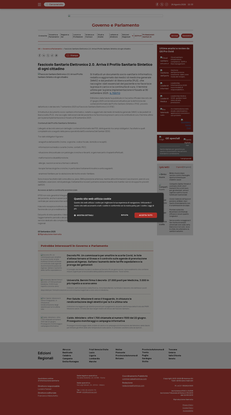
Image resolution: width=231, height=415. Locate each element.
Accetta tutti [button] (145, 215)
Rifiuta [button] (124, 215)
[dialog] (115, 207)
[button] (83, 215)
